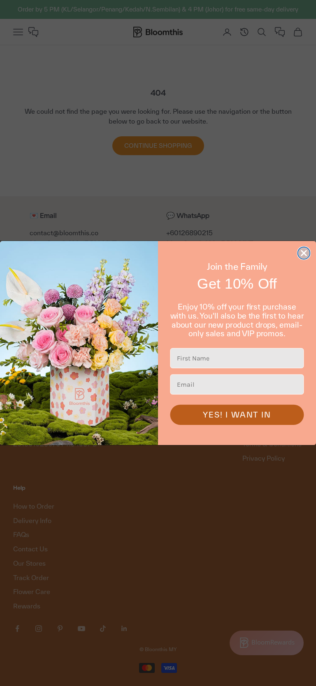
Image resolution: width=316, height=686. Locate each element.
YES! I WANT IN (237, 414)
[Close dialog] (304, 253)
